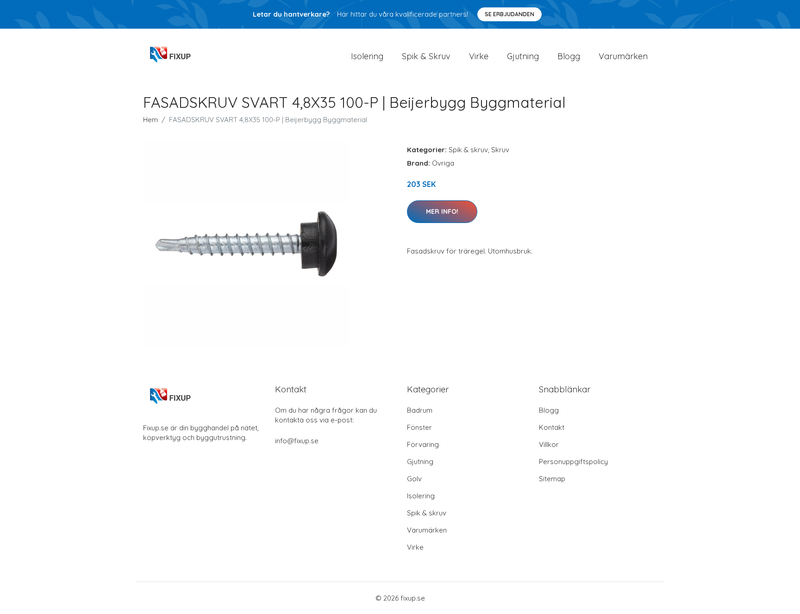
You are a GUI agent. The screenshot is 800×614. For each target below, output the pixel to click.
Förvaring (423, 444)
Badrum (419, 410)
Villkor (549, 444)
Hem (150, 119)
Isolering (367, 56)
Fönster (419, 427)
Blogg (568, 56)
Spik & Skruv (426, 56)
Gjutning (523, 56)
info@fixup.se (297, 440)
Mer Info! (442, 211)
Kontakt (551, 427)
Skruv (500, 149)
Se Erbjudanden (509, 14)
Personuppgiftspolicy (573, 461)
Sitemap (552, 478)
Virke (478, 56)
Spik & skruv (468, 149)
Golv (414, 478)
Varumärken (623, 56)
